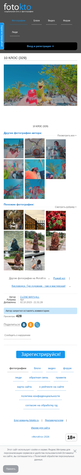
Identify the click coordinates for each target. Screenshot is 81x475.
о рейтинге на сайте (51, 386)
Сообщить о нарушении (17, 335)
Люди (15, 32)
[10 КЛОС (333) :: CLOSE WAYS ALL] (14, 178)
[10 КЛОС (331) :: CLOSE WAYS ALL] (35, 158)
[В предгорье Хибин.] (35, 229)
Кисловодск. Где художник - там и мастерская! (39, 286)
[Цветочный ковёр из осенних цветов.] (56, 230)
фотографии (17, 368)
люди (18, 377)
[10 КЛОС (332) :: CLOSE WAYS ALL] (56, 159)
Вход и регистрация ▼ (40, 46)
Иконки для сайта (40, 428)
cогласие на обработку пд (41, 405)
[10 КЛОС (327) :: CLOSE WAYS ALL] (56, 178)
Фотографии (18, 20)
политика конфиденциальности (40, 395)
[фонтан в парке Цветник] (14, 250)
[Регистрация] (2, 48)
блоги (37, 368)
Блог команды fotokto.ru (26, 420)
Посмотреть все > (66, 135)
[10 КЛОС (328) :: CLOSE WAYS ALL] (35, 178)
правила (61, 377)
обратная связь (38, 377)
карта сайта (24, 386)
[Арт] (35, 250)
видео (52, 368)
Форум (66, 20)
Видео (51, 20)
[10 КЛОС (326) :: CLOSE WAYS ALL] (14, 198)
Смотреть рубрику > (65, 207)
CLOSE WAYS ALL (29, 297)
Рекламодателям (54, 420)
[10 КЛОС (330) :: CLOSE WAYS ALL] (14, 158)
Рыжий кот (59, 278)
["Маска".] (14, 229)
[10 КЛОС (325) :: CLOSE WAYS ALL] (35, 198)
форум (67, 368)
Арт (22, 299)
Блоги (37, 20)
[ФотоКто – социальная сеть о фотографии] (17, 5)
